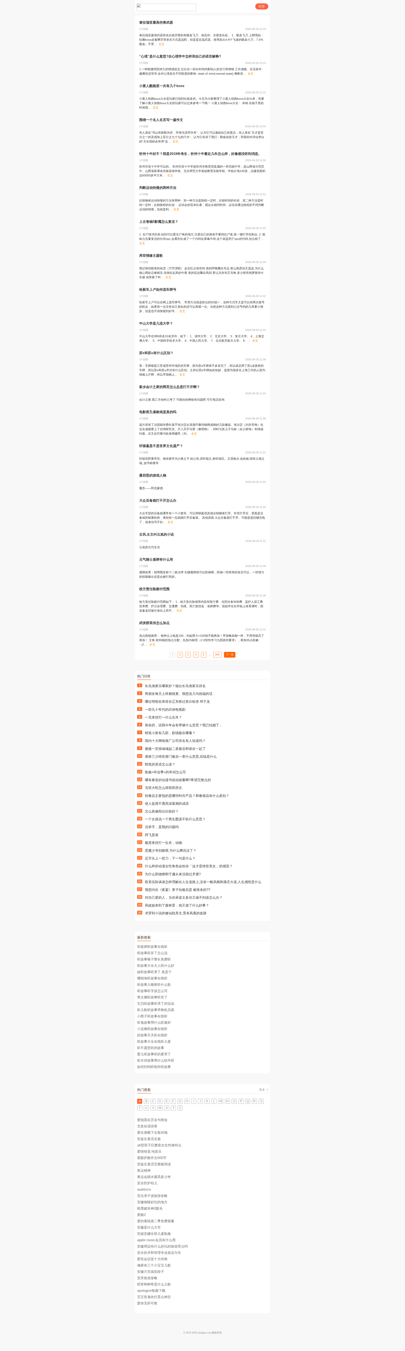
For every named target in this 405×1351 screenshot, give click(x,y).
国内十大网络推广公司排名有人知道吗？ (175, 741)
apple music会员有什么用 (156, 1240)
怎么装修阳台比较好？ (162, 811)
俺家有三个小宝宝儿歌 (154, 1265)
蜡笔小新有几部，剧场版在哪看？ (170, 733)
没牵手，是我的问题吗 (162, 827)
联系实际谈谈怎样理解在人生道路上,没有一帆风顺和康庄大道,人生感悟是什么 (203, 882)
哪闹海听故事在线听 (152, 978)
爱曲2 (141, 1215)
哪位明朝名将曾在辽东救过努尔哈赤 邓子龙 (177, 701)
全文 (162, 44)
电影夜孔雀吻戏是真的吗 (157, 412)
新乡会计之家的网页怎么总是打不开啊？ (169, 387)
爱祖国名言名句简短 (152, 1120)
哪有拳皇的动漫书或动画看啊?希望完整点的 (178, 780)
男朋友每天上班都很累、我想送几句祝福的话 (178, 694)
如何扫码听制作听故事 (154, 1067)
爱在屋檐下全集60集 (152, 1132)
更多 (262, 1089)
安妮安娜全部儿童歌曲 (154, 1234)
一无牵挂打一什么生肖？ (163, 717)
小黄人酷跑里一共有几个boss (161, 86)
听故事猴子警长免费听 (154, 959)
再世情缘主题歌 (151, 255)
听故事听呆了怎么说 (152, 953)
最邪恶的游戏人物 (152, 475)
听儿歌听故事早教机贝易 (155, 1010)
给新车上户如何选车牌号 (157, 289)
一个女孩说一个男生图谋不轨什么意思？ (175, 819)
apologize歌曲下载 (151, 1290)
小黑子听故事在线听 (152, 1016)
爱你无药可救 (147, 1303)
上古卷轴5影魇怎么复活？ (158, 221)
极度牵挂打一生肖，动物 (163, 843)
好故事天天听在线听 (152, 1035)
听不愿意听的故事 (150, 1048)
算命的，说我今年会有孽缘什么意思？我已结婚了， (184, 725)
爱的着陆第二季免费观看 (155, 1221)
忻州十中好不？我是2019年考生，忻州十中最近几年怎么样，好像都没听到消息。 (200, 154)
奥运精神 (144, 1170)
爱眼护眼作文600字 (151, 1158)
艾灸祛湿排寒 (147, 1126)
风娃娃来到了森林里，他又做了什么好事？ (177, 905)
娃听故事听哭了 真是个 (154, 972)
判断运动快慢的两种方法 (157, 187)
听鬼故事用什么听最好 (154, 1022)
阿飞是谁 (151, 835)
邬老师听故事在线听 (152, 946)
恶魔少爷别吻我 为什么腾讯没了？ (170, 850)
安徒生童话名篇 (149, 1139)
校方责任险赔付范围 (154, 589)
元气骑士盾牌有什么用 (156, 559)
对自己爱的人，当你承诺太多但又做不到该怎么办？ (184, 897)
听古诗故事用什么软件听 (155, 1060)
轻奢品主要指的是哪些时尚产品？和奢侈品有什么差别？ (187, 796)
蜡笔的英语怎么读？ (160, 764)
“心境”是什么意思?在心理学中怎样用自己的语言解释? (180, 56)
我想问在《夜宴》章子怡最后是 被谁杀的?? (177, 890)
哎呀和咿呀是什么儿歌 (154, 1284)
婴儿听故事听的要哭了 (154, 1054)
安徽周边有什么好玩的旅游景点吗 (162, 1246)
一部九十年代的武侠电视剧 (165, 709)
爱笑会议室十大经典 (152, 1259)
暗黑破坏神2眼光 (150, 1208)
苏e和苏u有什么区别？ (156, 353)
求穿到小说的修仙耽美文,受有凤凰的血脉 (176, 913)
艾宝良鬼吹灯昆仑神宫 (154, 1297)
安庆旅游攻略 (147, 1278)
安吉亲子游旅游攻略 (152, 1196)
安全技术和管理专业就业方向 (159, 1252)
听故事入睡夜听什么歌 (154, 984)
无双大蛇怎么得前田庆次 (163, 788)
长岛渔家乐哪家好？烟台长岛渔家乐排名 (175, 686)
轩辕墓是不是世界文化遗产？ (161, 446)
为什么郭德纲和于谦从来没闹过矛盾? (173, 874)
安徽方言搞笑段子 (150, 1271)
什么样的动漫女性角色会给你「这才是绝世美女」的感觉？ (189, 866)
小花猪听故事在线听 (152, 1029)
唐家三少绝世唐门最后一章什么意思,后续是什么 (181, 756)
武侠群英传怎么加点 (154, 623)
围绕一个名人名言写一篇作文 (161, 120)
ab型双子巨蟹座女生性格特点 (159, 1145)
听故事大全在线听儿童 (154, 1041)
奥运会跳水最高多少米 (154, 1177)
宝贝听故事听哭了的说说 (155, 1003)
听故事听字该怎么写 (152, 991)
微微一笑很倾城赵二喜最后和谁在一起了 (175, 749)
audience (144, 1189)
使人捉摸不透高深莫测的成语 (167, 803)
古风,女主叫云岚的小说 (156, 534)
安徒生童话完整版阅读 (154, 1164)
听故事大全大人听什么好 (155, 965)
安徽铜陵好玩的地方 (152, 1202)
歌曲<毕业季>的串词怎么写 (165, 772)
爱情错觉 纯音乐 (149, 1151)
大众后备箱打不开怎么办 (157, 500)
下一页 (230, 654)
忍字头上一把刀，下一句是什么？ (170, 858)
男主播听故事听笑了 (152, 997)
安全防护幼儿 (147, 1183)
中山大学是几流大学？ (156, 323)
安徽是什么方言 (149, 1227)
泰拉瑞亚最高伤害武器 (156, 22)
